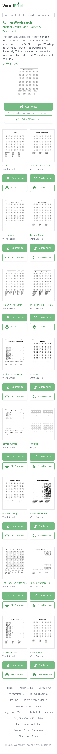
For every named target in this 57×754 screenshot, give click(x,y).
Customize (31, 106)
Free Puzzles (26, 687)
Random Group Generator (28, 730)
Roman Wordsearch (17, 22)
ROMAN (34, 443)
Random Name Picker (28, 724)
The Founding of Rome (41, 304)
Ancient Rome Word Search (16, 374)
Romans (34, 374)
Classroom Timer (28, 736)
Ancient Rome (37, 235)
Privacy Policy (16, 693)
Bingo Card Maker (14, 712)
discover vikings (10, 513)
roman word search (12, 304)
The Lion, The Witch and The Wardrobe (22, 582)
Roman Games (9, 443)
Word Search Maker (35, 700)
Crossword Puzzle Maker (29, 706)
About (9, 687)
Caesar (5, 165)
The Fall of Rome (38, 513)
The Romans (36, 652)
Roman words (9, 235)
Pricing (14, 700)
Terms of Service (39, 693)
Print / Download (31, 119)
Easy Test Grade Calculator (28, 718)
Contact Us (45, 687)
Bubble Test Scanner (41, 712)
